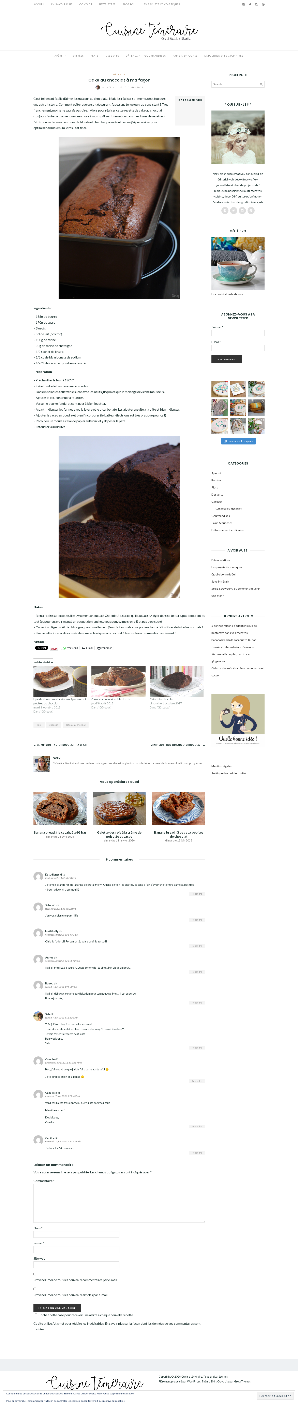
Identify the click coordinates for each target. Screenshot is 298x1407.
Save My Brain (220, 581)
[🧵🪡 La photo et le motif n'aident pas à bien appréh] (219, 407)
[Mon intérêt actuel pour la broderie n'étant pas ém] (256, 426)
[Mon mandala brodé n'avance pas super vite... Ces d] (219, 389)
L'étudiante (52, 874)
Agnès (49, 957)
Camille (50, 1059)
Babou (49, 983)
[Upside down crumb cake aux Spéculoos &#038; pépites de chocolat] (60, 681)
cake (39, 724)
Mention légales (221, 766)
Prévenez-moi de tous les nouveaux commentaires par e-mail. (75, 1280)
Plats (95, 55)
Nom (38, 1228)
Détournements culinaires (223, 55)
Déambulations (220, 560)
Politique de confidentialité (228, 773)
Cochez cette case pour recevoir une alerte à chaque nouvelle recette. (86, 1315)
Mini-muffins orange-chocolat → (177, 745)
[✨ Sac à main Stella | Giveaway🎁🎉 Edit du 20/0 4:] (256, 407)
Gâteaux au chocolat (228, 508)
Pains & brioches (185, 55)
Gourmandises (155, 55)
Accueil (39, 4)
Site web (39, 1258)
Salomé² (50, 905)
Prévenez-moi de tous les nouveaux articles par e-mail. (70, 1295)
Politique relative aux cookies (109, 1400)
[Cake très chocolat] (177, 681)
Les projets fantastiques (226, 567)
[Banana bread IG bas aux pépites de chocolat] (178, 808)
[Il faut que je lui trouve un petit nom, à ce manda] (219, 426)
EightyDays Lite (220, 1381)
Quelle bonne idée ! (223, 574)
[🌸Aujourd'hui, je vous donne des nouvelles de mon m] (238, 407)
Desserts (112, 55)
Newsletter (107, 4)
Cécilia (49, 1138)
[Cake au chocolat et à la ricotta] (118, 681)
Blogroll (129, 4)
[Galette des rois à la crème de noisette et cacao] (119, 808)
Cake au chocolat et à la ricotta (110, 699)
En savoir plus (62, 4)
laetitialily (51, 931)
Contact (85, 4)
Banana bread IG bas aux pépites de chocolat (178, 834)
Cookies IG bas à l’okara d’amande (232, 647)
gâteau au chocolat (76, 724)
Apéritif (60, 55)
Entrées (78, 55)
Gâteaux (132, 55)
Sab (47, 1014)
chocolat (53, 724)
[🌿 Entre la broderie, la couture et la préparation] (238, 389)
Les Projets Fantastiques (161, 4)
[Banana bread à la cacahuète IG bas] (60, 808)
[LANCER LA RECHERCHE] (261, 85)
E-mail (38, 1243)
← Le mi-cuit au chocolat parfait (60, 745)
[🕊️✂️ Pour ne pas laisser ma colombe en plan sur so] (238, 426)
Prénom (217, 327)
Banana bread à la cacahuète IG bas (60, 832)
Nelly (109, 87)
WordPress (193, 1381)
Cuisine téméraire (191, 1376)
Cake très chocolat (162, 699)
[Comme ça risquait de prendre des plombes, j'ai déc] (256, 389)
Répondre (197, 893)
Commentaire (44, 1181)
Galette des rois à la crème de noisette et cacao (119, 834)
